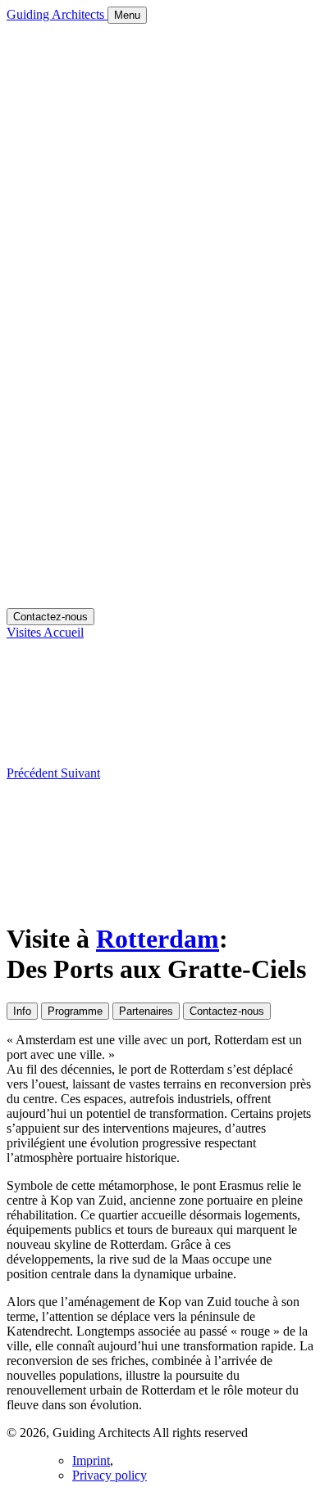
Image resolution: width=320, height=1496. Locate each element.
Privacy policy (109, 1475)
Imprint (91, 1460)
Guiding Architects (57, 14)
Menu (127, 15)
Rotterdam (157, 938)
